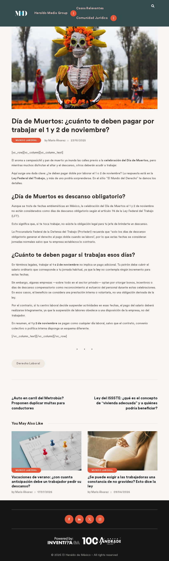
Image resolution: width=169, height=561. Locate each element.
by (55, 140)
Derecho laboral (28, 363)
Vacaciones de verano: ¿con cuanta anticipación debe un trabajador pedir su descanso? (46, 481)
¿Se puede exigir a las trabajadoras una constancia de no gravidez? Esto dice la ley (122, 481)
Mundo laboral (26, 140)
